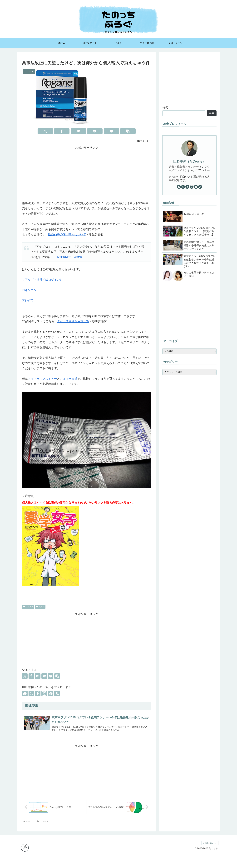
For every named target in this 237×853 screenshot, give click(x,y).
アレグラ (28, 300)
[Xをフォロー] (31, 693)
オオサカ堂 (70, 378)
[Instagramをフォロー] (44, 693)
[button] (128, 131)
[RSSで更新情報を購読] (57, 693)
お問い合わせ (210, 843)
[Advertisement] (86, 172)
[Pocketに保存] (95, 131)
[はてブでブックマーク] (78, 131)
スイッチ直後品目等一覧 (73, 321)
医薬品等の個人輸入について (67, 234)
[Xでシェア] (45, 131)
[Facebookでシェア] (61, 131)
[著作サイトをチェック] (25, 693)
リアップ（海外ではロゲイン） (42, 279)
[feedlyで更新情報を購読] (50, 693)
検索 (165, 107)
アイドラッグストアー (42, 378)
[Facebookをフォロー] (37, 693)
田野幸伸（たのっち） (189, 161)
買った (41, 606)
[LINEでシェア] (111, 131)
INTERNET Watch (69, 257)
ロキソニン (29, 290)
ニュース (29, 606)
